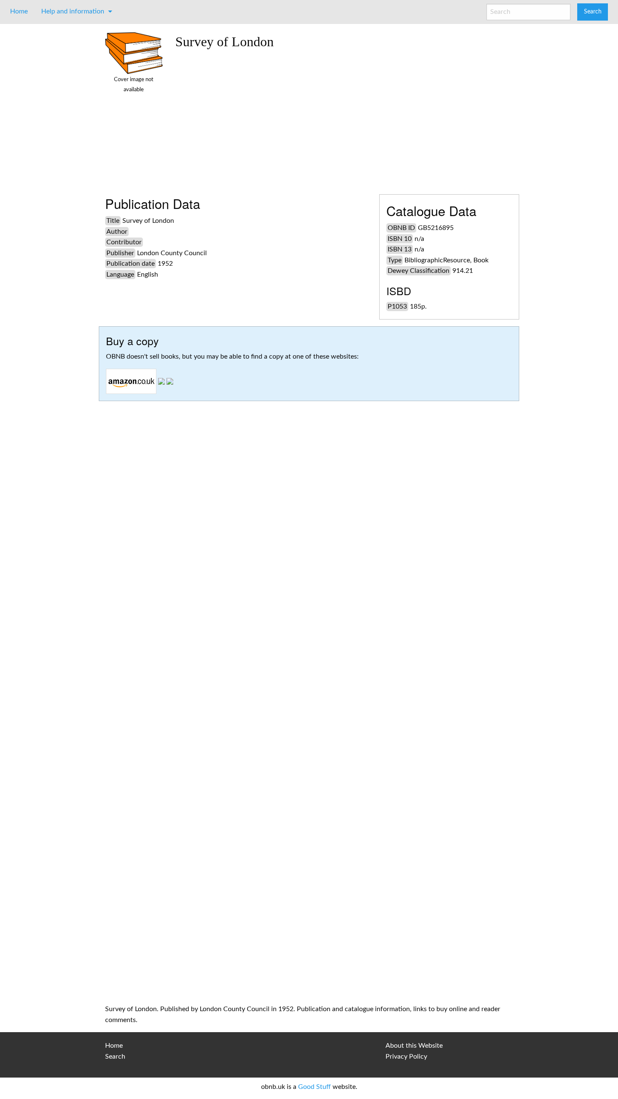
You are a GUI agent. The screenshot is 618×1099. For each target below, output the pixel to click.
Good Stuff (314, 1086)
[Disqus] (309, 657)
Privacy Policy (406, 1056)
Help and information (72, 11)
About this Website (414, 1045)
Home (19, 11)
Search (115, 1056)
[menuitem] (18, 11)
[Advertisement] (344, 118)
